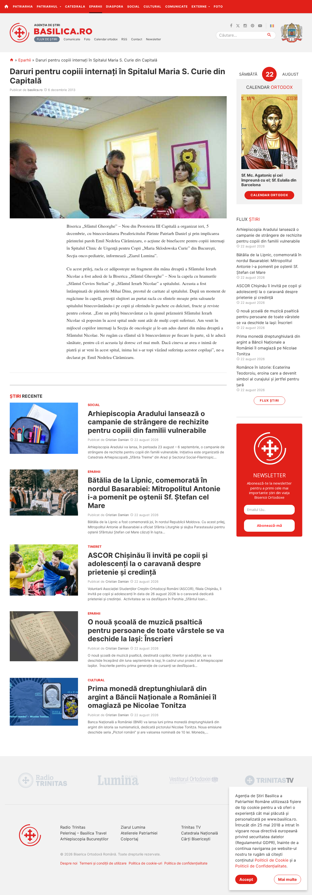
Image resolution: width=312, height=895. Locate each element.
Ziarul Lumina (133, 827)
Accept (246, 879)
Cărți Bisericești (195, 838)
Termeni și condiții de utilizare (103, 863)
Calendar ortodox (105, 39)
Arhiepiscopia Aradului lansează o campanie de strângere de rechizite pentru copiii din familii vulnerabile (148, 422)
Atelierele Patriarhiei (139, 833)
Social (133, 6)
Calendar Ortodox (269, 195)
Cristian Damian (117, 440)
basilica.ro (35, 90)
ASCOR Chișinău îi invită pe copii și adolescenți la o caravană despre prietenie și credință (148, 563)
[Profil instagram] (245, 25)
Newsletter (153, 39)
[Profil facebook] (231, 25)
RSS (124, 39)
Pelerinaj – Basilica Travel (83, 833)
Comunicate (176, 6)
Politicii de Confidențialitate (260, 866)
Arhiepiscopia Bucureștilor (84, 838)
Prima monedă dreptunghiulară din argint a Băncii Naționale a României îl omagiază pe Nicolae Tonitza (152, 697)
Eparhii (95, 6)
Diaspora (114, 6)
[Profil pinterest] (252, 25)
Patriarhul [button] (48, 6)
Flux (248, 219)
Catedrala (75, 6)
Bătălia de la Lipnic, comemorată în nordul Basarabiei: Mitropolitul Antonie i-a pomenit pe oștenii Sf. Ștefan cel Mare (154, 492)
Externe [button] (200, 6)
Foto (218, 6)
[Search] (269, 35)
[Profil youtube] (260, 25)
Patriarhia (23, 6)
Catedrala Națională (199, 833)
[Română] (273, 25)
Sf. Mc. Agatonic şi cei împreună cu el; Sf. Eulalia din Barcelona (268, 180)
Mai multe (287, 879)
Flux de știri (47, 39)
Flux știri (269, 400)
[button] (305, 6)
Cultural (152, 6)
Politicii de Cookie (271, 860)
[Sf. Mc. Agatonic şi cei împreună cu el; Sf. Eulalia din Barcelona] (269, 131)
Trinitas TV (191, 827)
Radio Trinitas (72, 827)
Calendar (269, 87)
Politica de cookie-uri (145, 863)
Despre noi (68, 863)
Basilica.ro (63, 31)
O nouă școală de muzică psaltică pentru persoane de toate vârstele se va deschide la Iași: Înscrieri (156, 630)
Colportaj (129, 838)
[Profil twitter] (238, 25)
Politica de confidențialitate (185, 863)
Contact (136, 39)
